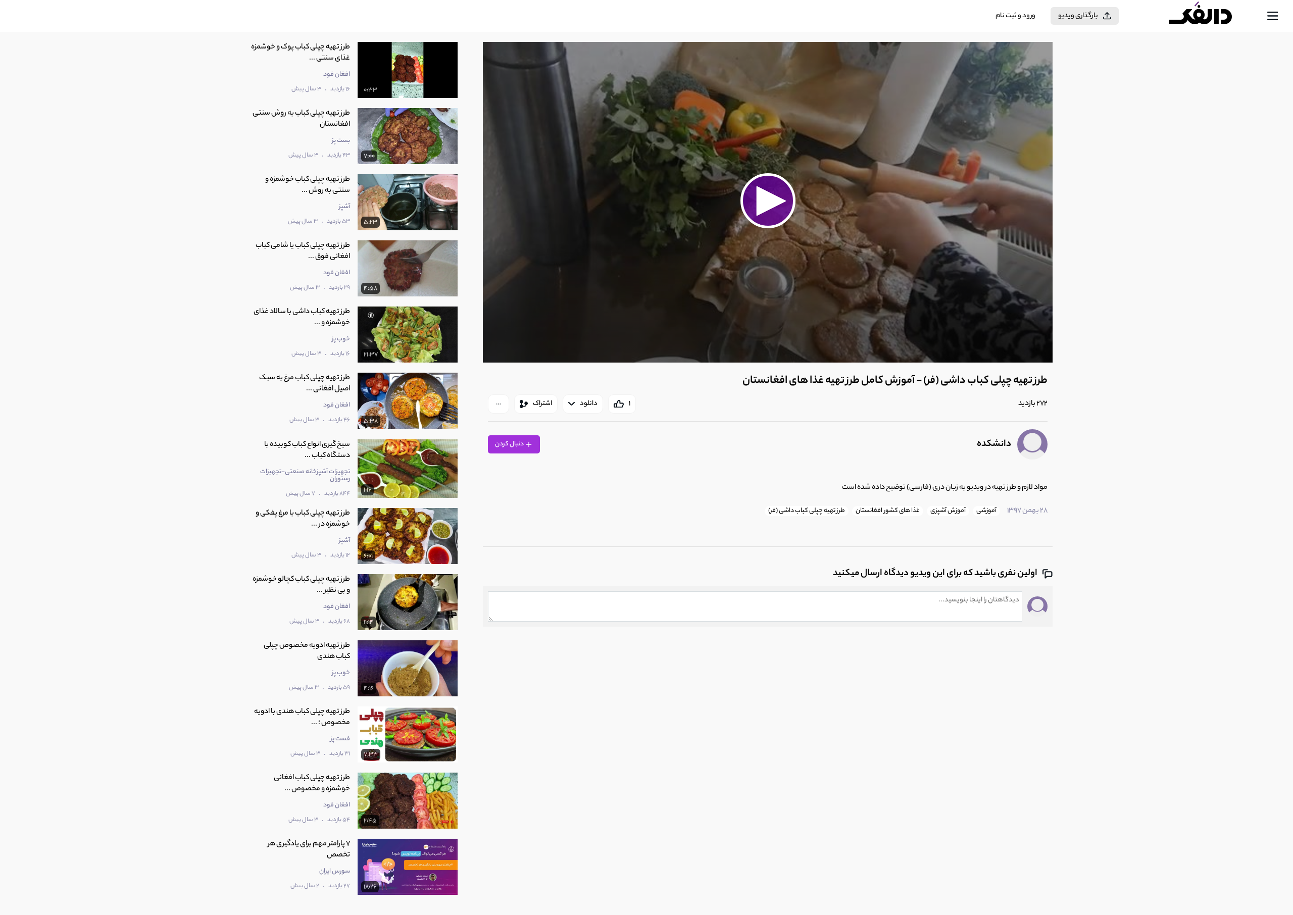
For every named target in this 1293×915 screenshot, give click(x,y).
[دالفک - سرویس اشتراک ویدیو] (1209, 16)
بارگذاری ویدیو (1078, 16)
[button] (767, 201)
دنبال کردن (510, 444)
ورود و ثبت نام (1015, 16)
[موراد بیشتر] (498, 404)
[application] (768, 202)
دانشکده (994, 444)
